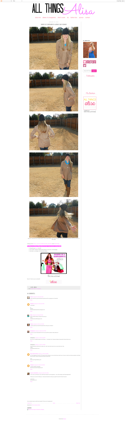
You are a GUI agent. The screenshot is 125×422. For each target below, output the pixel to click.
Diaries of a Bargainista (37, 288)
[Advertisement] (91, 30)
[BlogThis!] (32, 287)
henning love (32, 330)
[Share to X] (33, 287)
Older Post (78, 403)
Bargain (32, 288)
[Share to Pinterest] (36, 287)
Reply (31, 300)
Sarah (36, 248)
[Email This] (31, 287)
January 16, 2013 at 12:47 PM (40, 330)
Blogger (64, 418)
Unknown (32, 303)
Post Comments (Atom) (36, 405)
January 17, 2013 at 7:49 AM (40, 344)
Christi (31, 296)
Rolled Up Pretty (44, 243)
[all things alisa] (53, 273)
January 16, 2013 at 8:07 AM (38, 296)
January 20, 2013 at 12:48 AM (39, 364)
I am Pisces (38, 243)
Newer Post (29, 403)
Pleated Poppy (56, 243)
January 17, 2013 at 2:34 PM (43, 353)
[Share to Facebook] (34, 287)
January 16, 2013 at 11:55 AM (38, 324)
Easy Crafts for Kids (34, 353)
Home (54, 403)
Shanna (34, 243)
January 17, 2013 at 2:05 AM (40, 337)
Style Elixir (50, 243)
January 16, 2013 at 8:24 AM (39, 303)
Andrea (31, 324)
